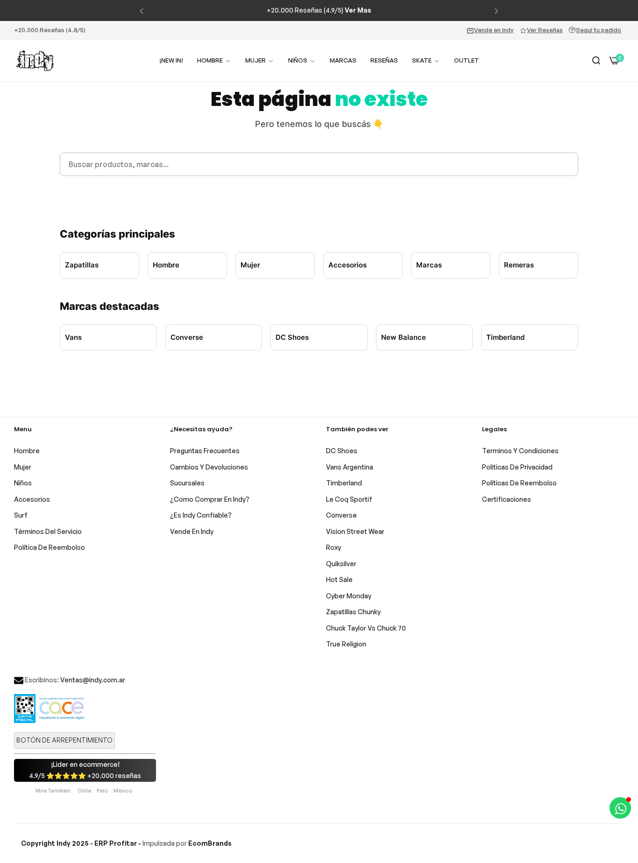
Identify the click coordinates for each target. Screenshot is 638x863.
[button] (142, 10)
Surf (21, 515)
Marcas (429, 264)
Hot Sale (339, 579)
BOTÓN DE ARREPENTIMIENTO (64, 740)
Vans (73, 337)
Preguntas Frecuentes (205, 451)
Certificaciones (506, 499)
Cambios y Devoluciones (209, 467)
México (122, 790)
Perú (102, 790)
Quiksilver (341, 564)
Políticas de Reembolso (519, 483)
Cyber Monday (348, 596)
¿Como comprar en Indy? (209, 499)
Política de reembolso (49, 547)
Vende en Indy (494, 30)
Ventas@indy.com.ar (92, 680)
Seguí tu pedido (598, 30)
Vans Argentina (349, 467)
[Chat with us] (620, 808)
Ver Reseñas (545, 30)
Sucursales (187, 483)
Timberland (505, 337)
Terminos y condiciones (520, 451)
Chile (84, 790)
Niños (23, 483)
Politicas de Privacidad (517, 467)
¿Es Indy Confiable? (201, 515)
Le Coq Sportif (349, 499)
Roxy (333, 547)
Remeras (519, 264)
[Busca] (596, 61)
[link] (259, 60)
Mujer (250, 264)
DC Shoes (292, 337)
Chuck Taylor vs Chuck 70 (366, 628)
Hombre (166, 264)
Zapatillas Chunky (353, 612)
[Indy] (35, 61)
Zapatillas (82, 264)
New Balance (403, 337)
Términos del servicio (48, 531)
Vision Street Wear (355, 531)
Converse (186, 337)
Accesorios (347, 264)
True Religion (346, 644)
